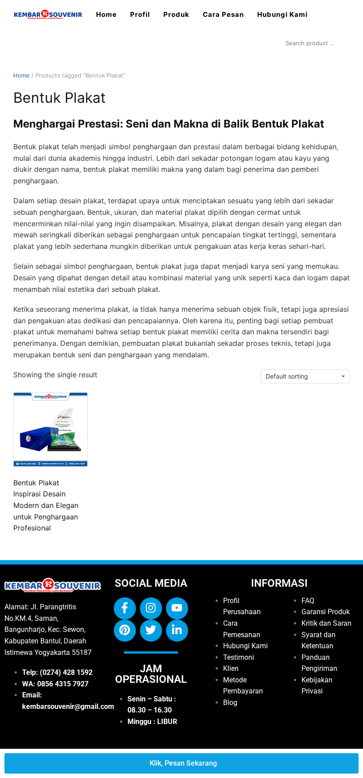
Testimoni (238, 657)
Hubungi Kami (282, 14)
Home (106, 14)
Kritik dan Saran (326, 623)
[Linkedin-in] (177, 630)
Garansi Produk (325, 612)
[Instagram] (151, 608)
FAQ (307, 600)
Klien (231, 668)
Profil (140, 14)
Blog (230, 702)
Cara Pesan (223, 14)
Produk (176, 14)
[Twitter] (151, 630)
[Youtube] (177, 608)
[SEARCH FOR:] (315, 43)
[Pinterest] (125, 630)
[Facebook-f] (125, 608)
